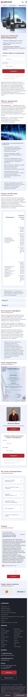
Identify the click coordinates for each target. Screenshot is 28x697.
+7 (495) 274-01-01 (6, 656)
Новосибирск (4, 635)
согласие (8, 77)
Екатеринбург (4, 643)
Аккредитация (4, 617)
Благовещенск (17, 649)
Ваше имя (4, 55)
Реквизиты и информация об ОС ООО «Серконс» (13, 619)
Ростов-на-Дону (5, 639)
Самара (3, 641)
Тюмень (3, 649)
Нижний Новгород (18, 633)
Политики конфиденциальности (18, 75)
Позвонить (7, 695)
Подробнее (13, 429)
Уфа (15, 647)
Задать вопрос (8, 680)
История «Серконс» (6, 611)
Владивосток (17, 631)
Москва (3, 631)
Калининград (17, 635)
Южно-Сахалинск (18, 639)
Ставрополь (4, 647)
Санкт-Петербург (5, 633)
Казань (2, 637)
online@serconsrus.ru (7, 661)
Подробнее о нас (5, 609)
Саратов (16, 643)
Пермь (2, 645)
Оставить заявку (20, 695)
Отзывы (3, 623)
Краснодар (16, 645)
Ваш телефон (5, 62)
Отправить (13, 71)
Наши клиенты (4, 621)
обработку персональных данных (17, 76)
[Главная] (1, 5)
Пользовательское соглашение (12, 693)
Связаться (9, 675)
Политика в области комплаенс (8, 615)
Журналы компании (6, 613)
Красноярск (17, 637)
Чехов (15, 641)
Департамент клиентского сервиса (9, 625)
